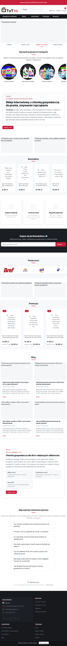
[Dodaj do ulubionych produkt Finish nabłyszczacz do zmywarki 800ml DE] (46, 166)
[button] (25, 16)
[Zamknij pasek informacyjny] (65, 2)
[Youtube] (11, 618)
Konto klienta (5, 634)
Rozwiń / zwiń (8, 127)
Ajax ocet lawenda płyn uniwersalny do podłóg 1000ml (7, 184)
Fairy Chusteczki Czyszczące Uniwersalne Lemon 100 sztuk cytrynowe (55, 336)
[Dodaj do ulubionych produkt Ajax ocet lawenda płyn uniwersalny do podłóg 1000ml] (13, 166)
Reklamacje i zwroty (40, 605)
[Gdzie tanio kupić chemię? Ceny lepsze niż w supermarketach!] (16, 371)
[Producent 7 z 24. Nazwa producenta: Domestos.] (42, 270)
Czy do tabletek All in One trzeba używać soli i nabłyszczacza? (31, 553)
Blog (3, 637)
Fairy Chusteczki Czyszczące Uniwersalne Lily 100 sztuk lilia (32, 336)
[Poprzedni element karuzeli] (2, 270)
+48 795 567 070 (10, 612)
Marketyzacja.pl (49, 584)
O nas (36, 627)
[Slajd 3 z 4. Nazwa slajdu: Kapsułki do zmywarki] (33, 32)
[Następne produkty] (62, 171)
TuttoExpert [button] (38, 624)
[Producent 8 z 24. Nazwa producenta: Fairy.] (58, 270)
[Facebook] (4, 618)
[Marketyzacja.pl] (33, 582)
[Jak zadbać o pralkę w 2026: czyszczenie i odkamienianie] (16, 410)
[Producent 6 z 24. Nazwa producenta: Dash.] (25, 270)
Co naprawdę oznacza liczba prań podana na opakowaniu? (30, 538)
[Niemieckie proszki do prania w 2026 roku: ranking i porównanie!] (50, 371)
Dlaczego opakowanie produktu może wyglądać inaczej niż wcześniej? (31, 560)
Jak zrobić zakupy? (7, 627)
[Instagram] (7, 618)
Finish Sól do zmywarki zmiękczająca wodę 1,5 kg (57, 184)
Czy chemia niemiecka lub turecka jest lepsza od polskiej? (31, 525)
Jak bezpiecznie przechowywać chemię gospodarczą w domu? (28, 567)
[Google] (18, 618)
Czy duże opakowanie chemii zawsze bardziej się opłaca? (32, 545)
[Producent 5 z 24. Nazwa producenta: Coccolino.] (9, 270)
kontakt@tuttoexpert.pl (11, 609)
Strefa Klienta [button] (5, 624)
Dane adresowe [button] (7, 599)
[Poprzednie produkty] (4, 171)
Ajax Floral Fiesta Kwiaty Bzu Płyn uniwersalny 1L (23, 184)
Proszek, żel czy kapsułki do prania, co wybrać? (31, 531)
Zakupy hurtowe (39, 634)
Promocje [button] (33, 303)
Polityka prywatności (40, 611)
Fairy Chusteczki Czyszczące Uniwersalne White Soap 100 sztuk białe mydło (10, 336)
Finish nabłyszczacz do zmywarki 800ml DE (41, 184)
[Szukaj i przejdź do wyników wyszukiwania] (41, 9)
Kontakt (37, 637)
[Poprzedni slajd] (5, 32)
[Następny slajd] (62, 32)
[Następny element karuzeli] (65, 270)
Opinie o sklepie (39, 631)
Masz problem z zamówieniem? (10, 631)
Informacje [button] (38, 598)
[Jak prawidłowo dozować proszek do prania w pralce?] (50, 410)
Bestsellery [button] (33, 159)
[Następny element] (63, 73)
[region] (33, 74)
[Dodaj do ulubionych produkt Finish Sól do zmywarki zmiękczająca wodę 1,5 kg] (63, 166)
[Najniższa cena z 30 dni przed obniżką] (19, 344)
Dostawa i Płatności (40, 601)
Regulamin (38, 608)
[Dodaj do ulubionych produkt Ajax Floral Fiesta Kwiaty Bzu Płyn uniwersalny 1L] (29, 166)
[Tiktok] (14, 618)
